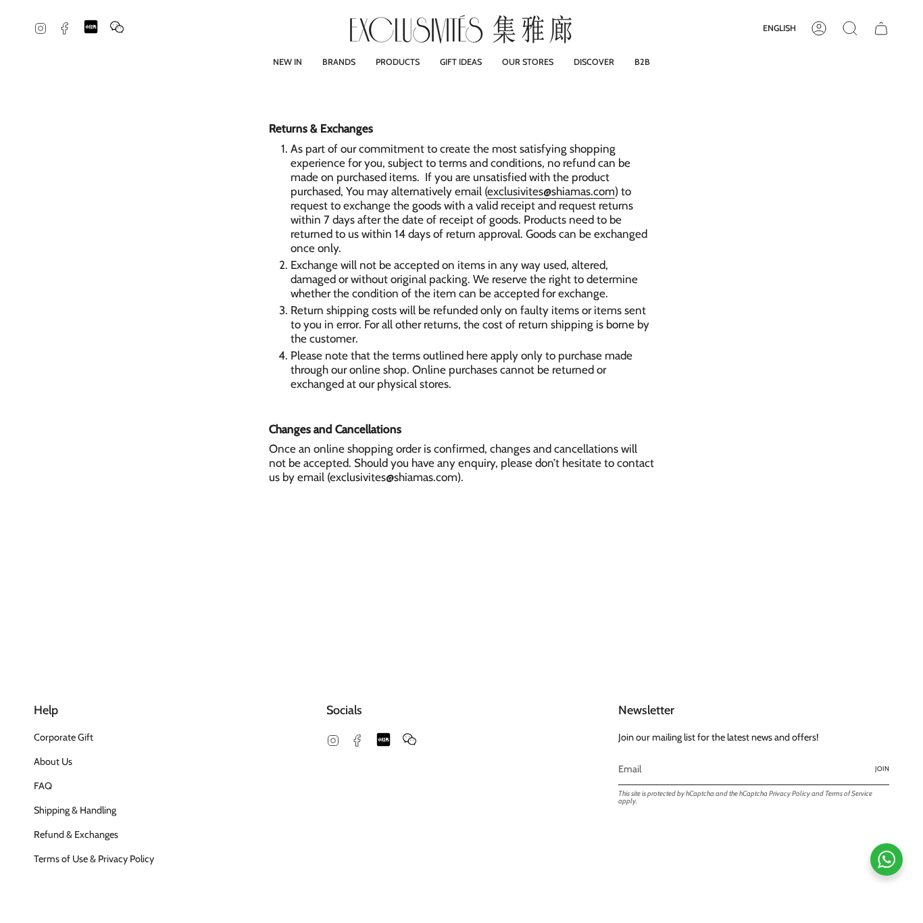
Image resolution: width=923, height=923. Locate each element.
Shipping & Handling (75, 810)
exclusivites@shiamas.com (551, 191)
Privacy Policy (789, 793)
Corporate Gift (63, 737)
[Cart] (881, 28)
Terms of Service (848, 793)
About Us (53, 761)
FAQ (43, 786)
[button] (339, 62)
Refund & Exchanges (76, 834)
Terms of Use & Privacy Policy (94, 859)
